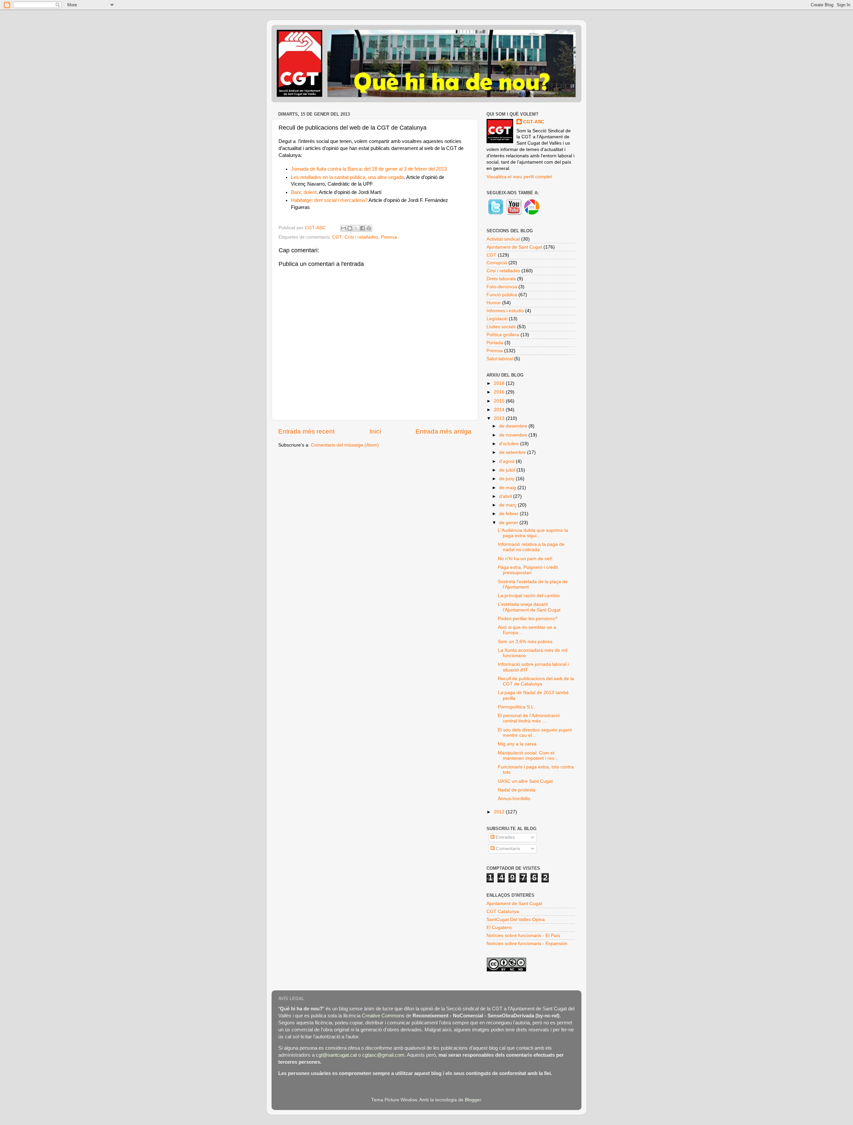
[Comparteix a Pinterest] (369, 228)
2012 (500, 811)
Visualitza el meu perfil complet (519, 176)
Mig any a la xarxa (517, 743)
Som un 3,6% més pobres (525, 641)
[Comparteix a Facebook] (362, 228)
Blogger (473, 1099)
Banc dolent (304, 192)
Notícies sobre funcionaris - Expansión (526, 943)
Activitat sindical (503, 239)
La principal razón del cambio (529, 595)
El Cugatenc (499, 927)
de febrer (509, 513)
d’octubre (509, 443)
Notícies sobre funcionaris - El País (523, 935)
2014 (500, 409)
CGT (337, 237)
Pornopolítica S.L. (516, 706)
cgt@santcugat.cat (336, 1055)
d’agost (507, 461)
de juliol (507, 470)
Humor (493, 302)
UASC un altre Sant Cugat (525, 781)
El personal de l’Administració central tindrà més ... (529, 718)
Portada (494, 342)
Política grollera (502, 334)
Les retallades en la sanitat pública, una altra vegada (347, 177)
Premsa (389, 237)
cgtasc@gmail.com (383, 1055)
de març (508, 505)
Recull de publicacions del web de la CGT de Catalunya (536, 681)
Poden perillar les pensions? (527, 618)
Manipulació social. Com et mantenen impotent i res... (528, 755)
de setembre (513, 452)
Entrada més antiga (443, 431)
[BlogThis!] (350, 228)
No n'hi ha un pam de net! (525, 558)
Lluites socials (501, 326)
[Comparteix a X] (356, 228)
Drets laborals (501, 278)
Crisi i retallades (361, 237)
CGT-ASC (533, 121)
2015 (500, 401)
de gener (509, 522)
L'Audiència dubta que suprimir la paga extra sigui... (533, 533)
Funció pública (501, 294)
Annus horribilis (514, 798)
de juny (507, 478)
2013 (500, 418)
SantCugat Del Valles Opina (515, 919)
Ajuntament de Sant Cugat (514, 247)
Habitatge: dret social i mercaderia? (329, 200)
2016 (500, 392)
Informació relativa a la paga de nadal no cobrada (531, 547)
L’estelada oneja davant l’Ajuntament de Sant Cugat (529, 607)
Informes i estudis (505, 310)
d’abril (506, 496)
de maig (508, 487)
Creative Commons (383, 1015)
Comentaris (507, 848)
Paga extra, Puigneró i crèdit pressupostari (528, 570)
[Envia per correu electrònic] (343, 228)
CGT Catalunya (502, 911)
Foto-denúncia (501, 286)
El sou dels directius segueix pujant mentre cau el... (535, 732)
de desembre (513, 426)
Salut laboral (499, 358)
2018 (500, 383)
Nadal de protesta (516, 789)
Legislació (496, 318)
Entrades (504, 837)
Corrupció (496, 262)
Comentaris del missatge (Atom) (345, 445)
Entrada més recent (306, 431)
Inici (375, 431)
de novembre (513, 435)
